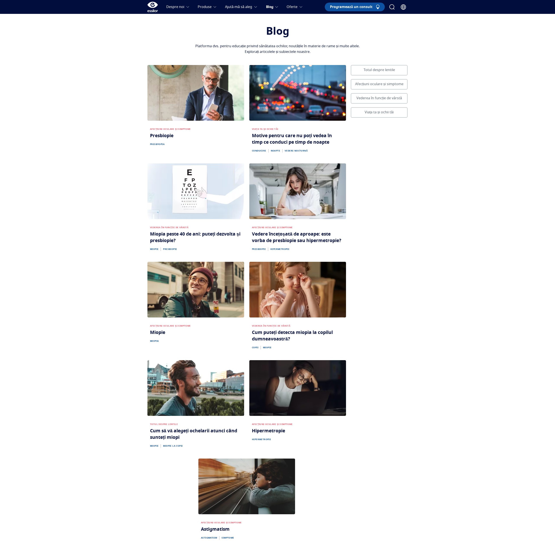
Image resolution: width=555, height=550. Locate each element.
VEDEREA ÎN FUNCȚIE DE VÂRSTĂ (169, 227)
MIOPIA (154, 341)
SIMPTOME (228, 538)
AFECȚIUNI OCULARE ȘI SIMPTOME (170, 129)
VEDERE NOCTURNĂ (296, 151)
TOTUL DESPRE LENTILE (164, 424)
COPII (255, 348)
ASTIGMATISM (209, 538)
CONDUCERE (259, 151)
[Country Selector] (403, 7)
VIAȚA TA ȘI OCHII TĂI (265, 129)
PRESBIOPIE (170, 249)
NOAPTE (275, 151)
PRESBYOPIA (157, 144)
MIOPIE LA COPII (173, 446)
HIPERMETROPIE (279, 249)
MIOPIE (154, 249)
